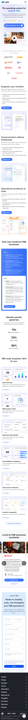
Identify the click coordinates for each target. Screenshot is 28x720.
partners (21, 660)
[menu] (14, 692)
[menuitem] (14, 677)
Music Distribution (21, 716)
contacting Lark (13, 663)
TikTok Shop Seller (8, 716)
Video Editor (14, 716)
